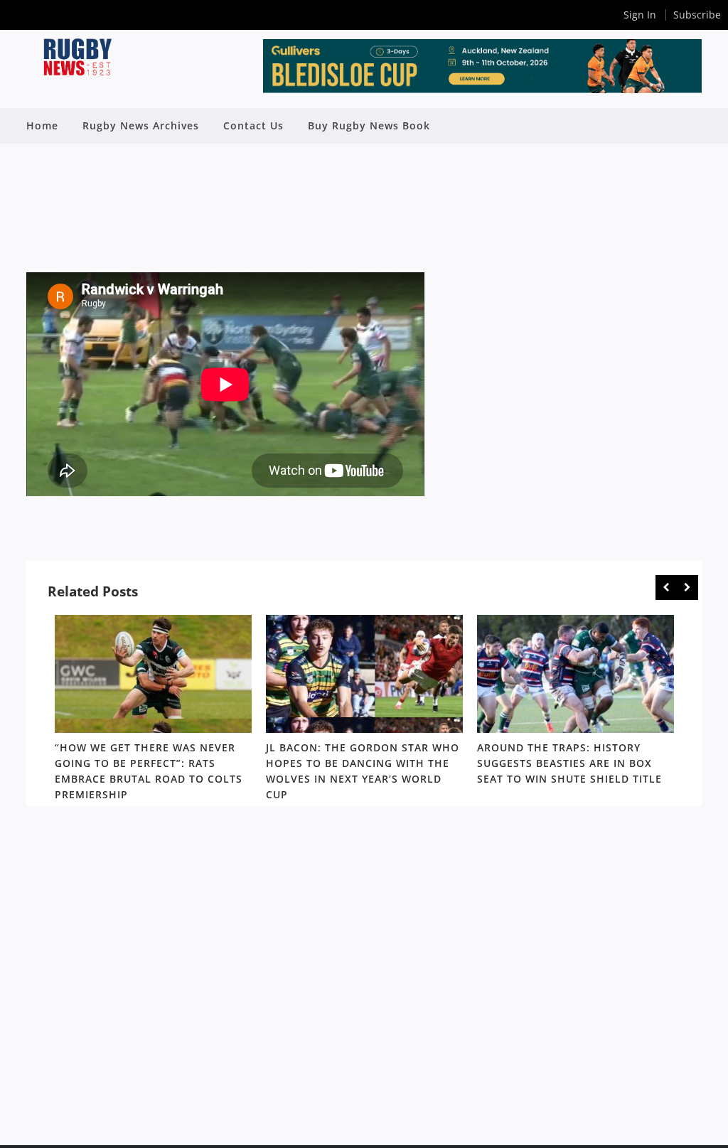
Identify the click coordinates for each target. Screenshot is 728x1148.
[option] (153, 710)
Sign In (639, 14)
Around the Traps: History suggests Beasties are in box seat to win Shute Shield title (569, 763)
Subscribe (697, 14)
